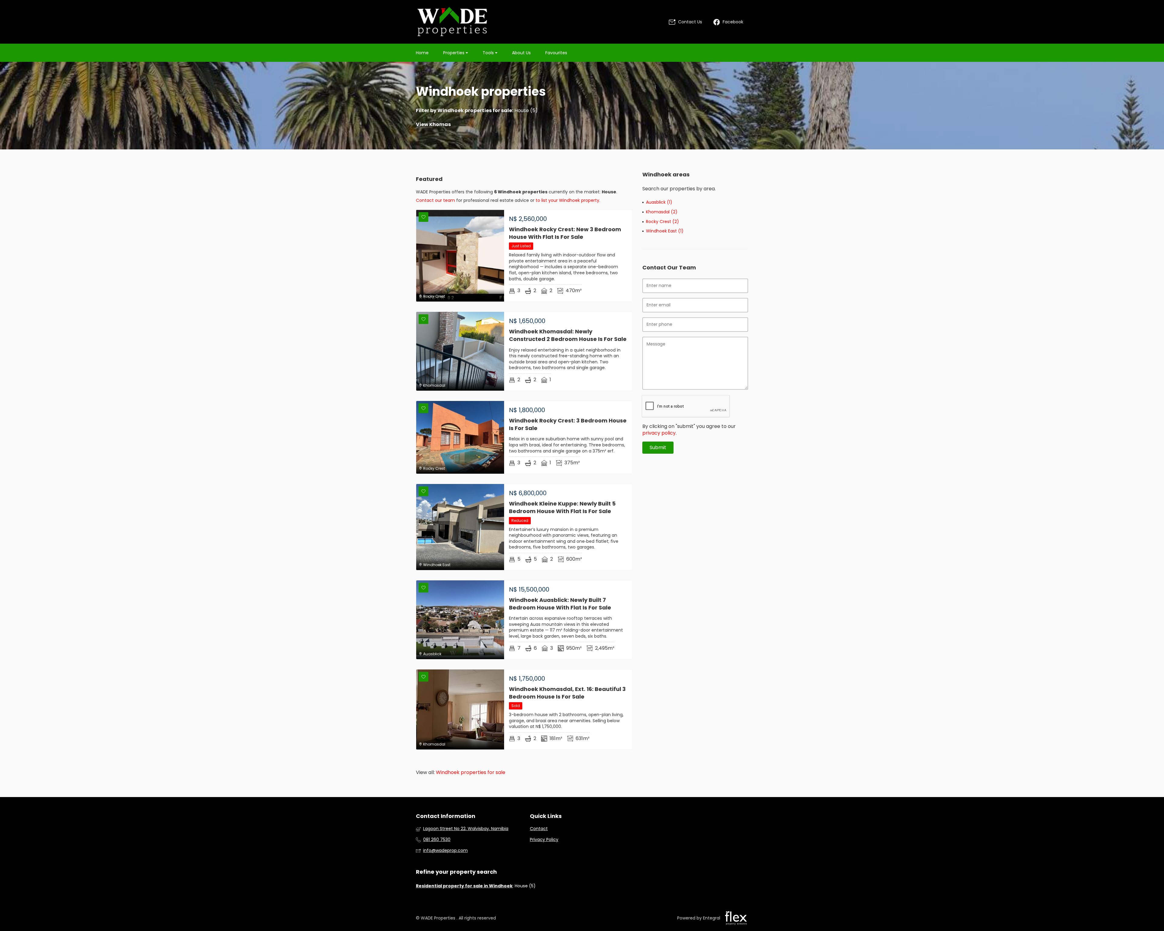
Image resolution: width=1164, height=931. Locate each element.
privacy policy (659, 433)
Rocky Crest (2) (662, 222)
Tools (489, 53)
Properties (454, 53)
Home (422, 53)
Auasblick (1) (659, 202)
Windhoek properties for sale (474, 110)
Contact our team (435, 200)
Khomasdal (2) (661, 212)
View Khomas (433, 124)
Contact (539, 829)
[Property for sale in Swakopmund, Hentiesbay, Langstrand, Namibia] (452, 22)
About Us (521, 53)
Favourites (556, 53)
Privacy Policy (544, 840)
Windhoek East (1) (665, 231)
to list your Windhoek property (567, 200)
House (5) (526, 110)
